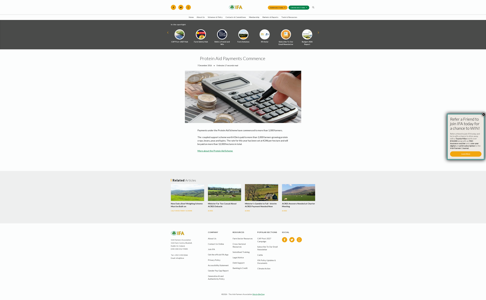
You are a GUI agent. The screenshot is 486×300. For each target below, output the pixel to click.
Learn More (465, 154)
